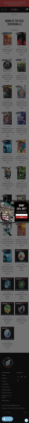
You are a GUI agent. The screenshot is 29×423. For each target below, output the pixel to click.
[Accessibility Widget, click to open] (26, 420)
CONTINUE (21, 217)
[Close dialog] (27, 202)
